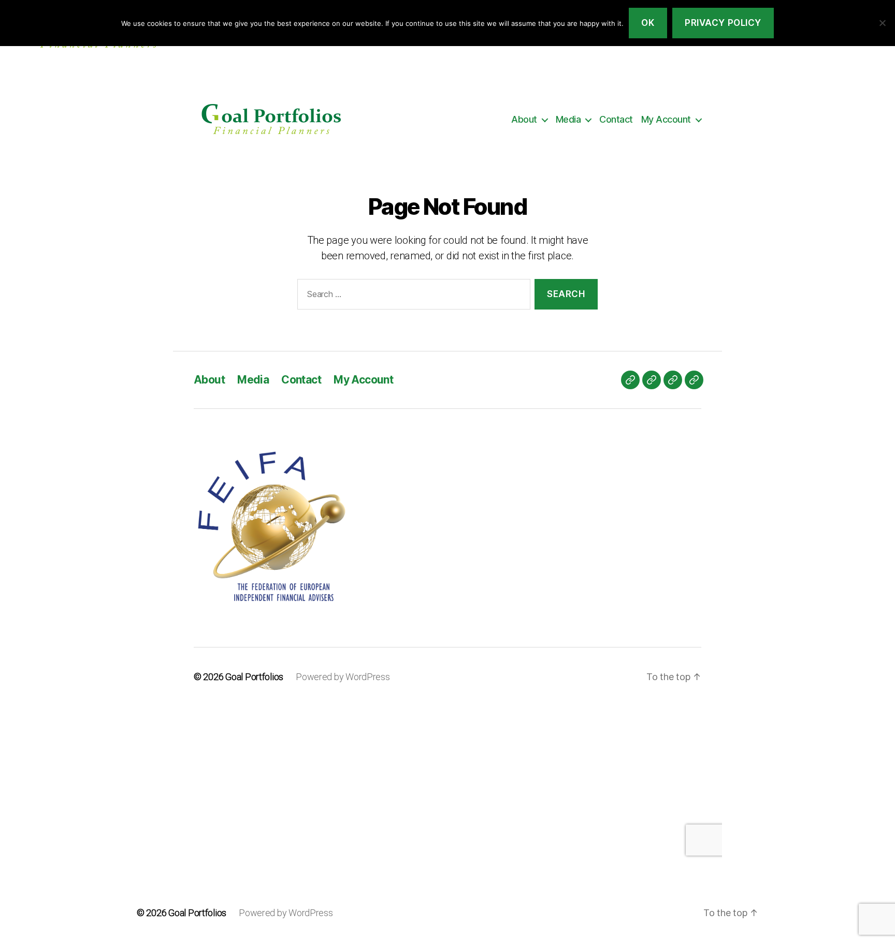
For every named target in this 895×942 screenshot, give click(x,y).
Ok (647, 23)
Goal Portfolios (197, 912)
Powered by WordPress (286, 912)
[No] (882, 23)
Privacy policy (723, 23)
